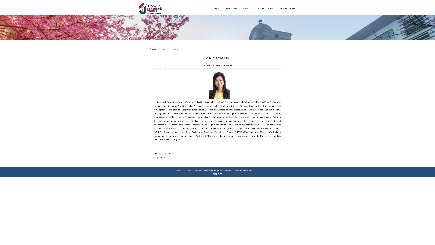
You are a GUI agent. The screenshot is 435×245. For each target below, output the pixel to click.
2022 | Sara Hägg (165, 158)
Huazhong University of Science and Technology (213, 170)
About (216, 8)
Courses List (247, 8)
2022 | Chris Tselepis (166, 153)
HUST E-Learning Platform (245, 170)
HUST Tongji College (183, 170)
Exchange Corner (287, 8)
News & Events (231, 8)
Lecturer (260, 8)
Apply (270, 8)
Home (160, 49)
